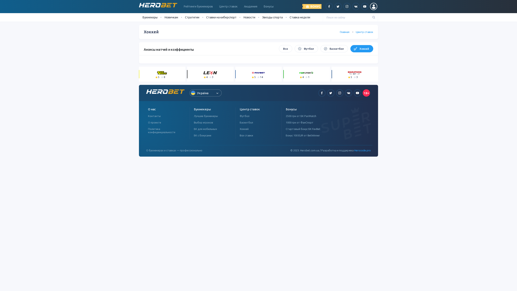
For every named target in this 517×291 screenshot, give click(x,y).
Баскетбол (337, 48)
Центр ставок (228, 6)
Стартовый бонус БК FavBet (303, 129)
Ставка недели (300, 17)
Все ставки (246, 135)
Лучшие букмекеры (206, 116)
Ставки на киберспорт (221, 17)
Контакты (154, 116)
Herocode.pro (362, 150)
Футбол (309, 48)
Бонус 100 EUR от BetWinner (303, 135)
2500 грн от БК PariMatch (301, 116)
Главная (344, 32)
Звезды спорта (272, 17)
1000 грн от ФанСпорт (299, 122)
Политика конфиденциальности (161, 131)
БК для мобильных (205, 129)
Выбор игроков (203, 122)
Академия (250, 6)
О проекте (154, 122)
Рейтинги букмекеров (198, 6)
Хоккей (364, 48)
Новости (249, 17)
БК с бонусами (202, 135)
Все (285, 48)
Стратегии (192, 17)
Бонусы (269, 6)
